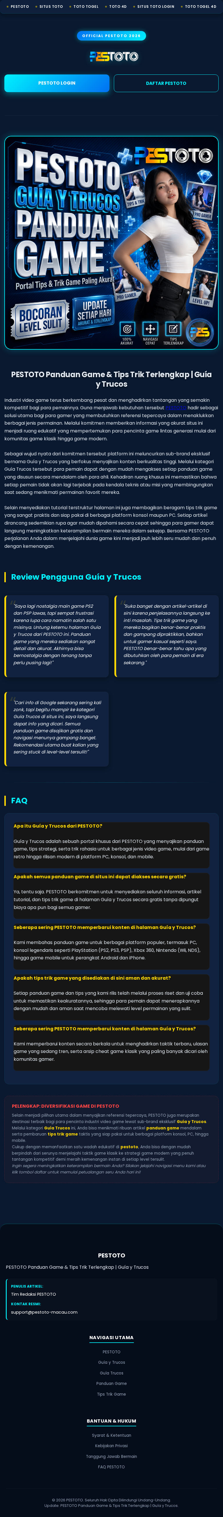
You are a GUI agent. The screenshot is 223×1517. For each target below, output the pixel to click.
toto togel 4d (201, 6)
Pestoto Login (56, 83)
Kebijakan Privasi (111, 1446)
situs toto (51, 6)
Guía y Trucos (111, 1362)
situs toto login (155, 6)
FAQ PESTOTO (111, 1467)
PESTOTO (176, 408)
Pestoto (20, 6)
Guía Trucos (111, 1373)
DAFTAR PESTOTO (166, 83)
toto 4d (118, 6)
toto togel (85, 6)
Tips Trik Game (111, 1394)
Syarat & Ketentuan (111, 1435)
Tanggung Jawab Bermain (111, 1456)
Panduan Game (111, 1383)
